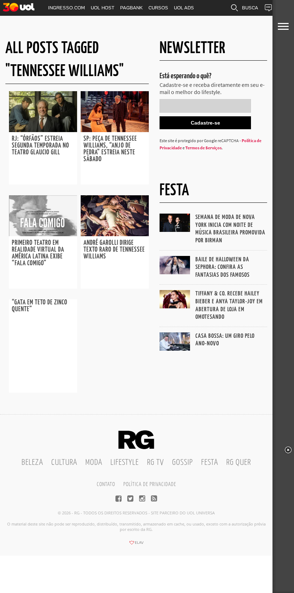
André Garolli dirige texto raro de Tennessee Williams (114, 250)
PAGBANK (131, 7)
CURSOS (158, 7)
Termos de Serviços (203, 147)
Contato (106, 484)
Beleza (32, 462)
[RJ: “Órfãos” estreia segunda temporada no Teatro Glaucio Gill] (43, 130)
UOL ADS (184, 7)
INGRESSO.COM (66, 7)
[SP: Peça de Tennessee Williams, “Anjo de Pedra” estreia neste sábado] (115, 130)
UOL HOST (102, 7)
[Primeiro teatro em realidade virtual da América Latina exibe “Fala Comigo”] (43, 234)
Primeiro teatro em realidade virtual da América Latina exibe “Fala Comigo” (38, 253)
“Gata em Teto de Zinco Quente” (39, 306)
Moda (93, 462)
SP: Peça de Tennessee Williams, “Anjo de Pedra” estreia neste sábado (110, 149)
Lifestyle (124, 462)
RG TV (155, 462)
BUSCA (250, 7)
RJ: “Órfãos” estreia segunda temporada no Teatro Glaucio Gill (40, 146)
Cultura (64, 462)
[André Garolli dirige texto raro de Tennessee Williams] (115, 234)
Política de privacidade (149, 484)
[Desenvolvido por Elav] (136, 545)
